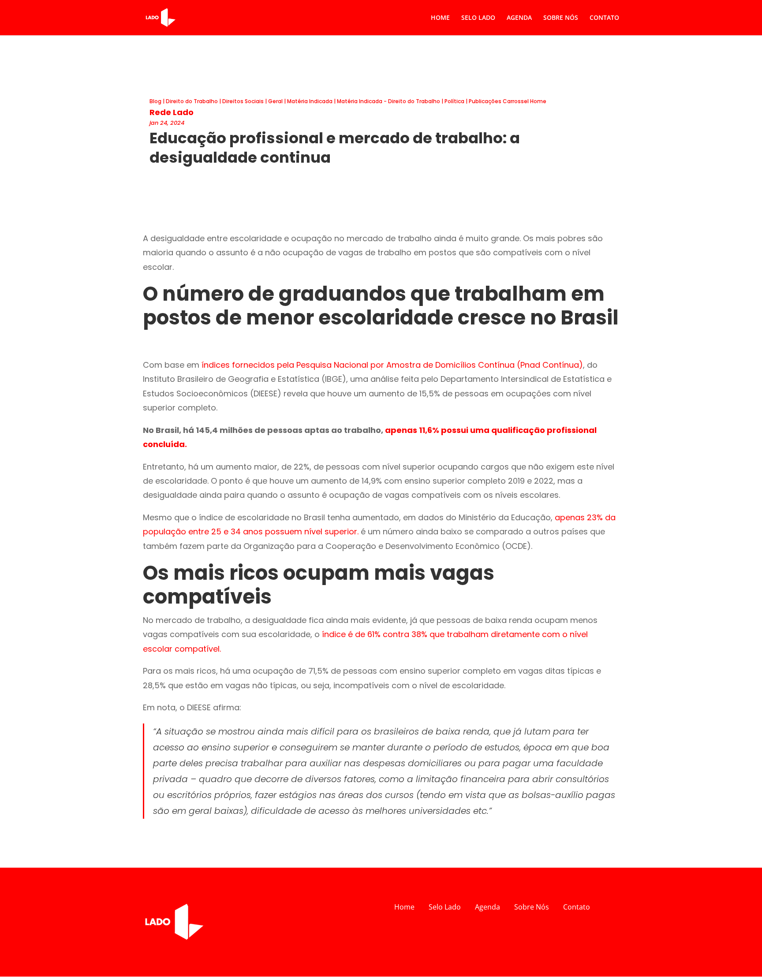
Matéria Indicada (309, 101)
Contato (576, 907)
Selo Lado (445, 907)
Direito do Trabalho (192, 101)
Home (404, 907)
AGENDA (519, 18)
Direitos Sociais (243, 101)
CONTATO (604, 18)
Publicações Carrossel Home (507, 101)
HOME (440, 18)
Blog (155, 101)
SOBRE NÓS (560, 18)
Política (454, 101)
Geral (275, 101)
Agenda (487, 907)
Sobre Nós (531, 907)
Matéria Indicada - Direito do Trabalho (388, 101)
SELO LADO (478, 18)
